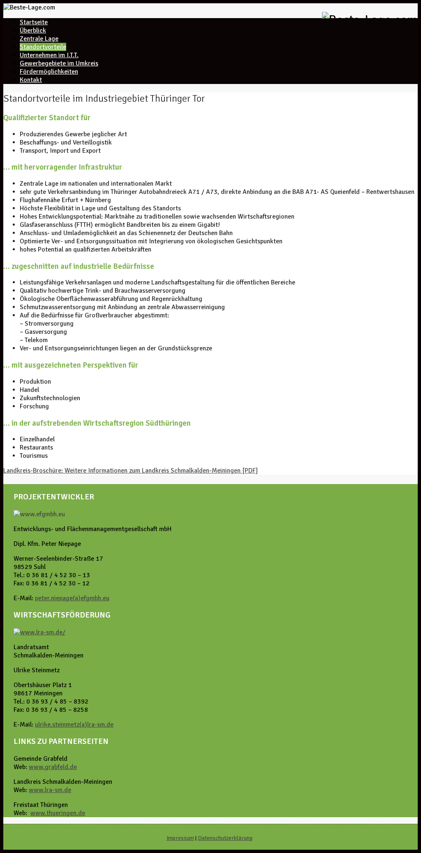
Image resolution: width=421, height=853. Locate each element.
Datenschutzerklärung (225, 837)
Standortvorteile (43, 47)
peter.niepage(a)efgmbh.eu (72, 598)
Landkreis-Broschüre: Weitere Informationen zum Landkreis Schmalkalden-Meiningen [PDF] (130, 470)
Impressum (180, 837)
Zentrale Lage (39, 39)
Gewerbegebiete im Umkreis (59, 63)
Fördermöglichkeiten (49, 72)
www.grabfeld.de (53, 767)
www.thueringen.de (57, 813)
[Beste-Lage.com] (370, 20)
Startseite (34, 22)
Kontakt (31, 80)
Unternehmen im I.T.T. (49, 55)
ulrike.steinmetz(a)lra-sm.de (74, 724)
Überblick (33, 30)
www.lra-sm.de (50, 790)
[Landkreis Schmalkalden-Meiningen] (39, 632)
